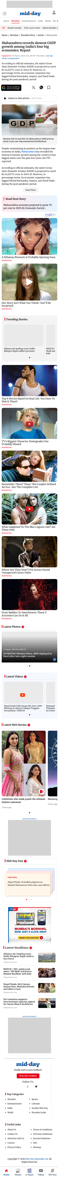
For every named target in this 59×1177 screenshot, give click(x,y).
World (10, 1112)
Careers (11, 1143)
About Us (11, 1129)
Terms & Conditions (42, 1129)
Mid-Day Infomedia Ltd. (36, 1159)
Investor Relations (41, 1138)
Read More (30, 190)
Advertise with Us (15, 1138)
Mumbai (11, 1099)
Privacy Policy (14, 1147)
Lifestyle (36, 1103)
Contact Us (12, 1134)
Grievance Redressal (42, 1134)
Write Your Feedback (28, 1076)
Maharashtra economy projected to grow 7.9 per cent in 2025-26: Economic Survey (27, 206)
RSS (35, 1143)
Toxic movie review (32, 28)
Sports (35, 1099)
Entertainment (14, 1103)
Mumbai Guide (39, 1112)
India (9, 1108)
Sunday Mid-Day (40, 1108)
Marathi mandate (14, 28)
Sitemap (37, 1147)
